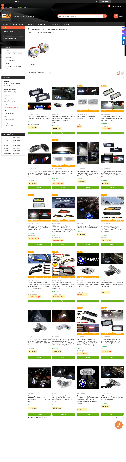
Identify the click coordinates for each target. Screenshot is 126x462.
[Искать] (105, 16)
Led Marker (31, 65)
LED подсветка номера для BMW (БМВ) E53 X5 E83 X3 (86, 117)
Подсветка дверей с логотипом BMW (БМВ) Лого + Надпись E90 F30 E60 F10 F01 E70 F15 (88, 284)
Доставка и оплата (9, 38)
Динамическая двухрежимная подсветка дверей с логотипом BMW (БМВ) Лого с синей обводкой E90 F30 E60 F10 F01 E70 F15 (88, 399)
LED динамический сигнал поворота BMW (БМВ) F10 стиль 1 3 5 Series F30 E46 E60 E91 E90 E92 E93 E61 (112, 228)
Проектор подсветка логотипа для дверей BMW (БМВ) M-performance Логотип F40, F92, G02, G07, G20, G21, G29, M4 (63, 342)
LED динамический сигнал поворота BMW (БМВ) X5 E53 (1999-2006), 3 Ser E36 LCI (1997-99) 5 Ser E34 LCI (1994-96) (87, 342)
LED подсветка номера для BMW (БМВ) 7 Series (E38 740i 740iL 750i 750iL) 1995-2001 (110, 341)
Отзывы (6, 35)
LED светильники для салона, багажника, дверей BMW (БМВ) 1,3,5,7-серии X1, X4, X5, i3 (87, 173)
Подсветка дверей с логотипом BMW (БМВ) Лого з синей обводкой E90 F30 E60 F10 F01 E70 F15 (63, 119)
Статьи (66, 24)
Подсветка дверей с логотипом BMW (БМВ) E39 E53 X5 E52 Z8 (88, 227)
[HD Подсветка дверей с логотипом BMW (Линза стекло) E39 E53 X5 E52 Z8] (112, 377)
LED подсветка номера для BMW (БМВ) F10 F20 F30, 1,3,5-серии (62, 173)
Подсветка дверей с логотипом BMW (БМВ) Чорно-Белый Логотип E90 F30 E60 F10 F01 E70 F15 (39, 342)
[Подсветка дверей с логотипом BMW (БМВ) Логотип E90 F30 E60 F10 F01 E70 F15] (112, 264)
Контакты (31, 24)
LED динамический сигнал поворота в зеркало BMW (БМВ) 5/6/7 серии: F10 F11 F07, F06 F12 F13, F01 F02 (63, 285)
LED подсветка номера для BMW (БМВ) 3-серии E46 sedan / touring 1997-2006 (112, 118)
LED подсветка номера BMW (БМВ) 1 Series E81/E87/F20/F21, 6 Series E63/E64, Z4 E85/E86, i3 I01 (111, 174)
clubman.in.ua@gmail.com (11, 107)
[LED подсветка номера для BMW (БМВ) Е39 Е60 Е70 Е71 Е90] (39, 98)
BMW (44, 29)
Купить (39, 133)
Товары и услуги (18, 24)
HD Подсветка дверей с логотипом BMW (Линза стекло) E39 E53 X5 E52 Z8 (112, 397)
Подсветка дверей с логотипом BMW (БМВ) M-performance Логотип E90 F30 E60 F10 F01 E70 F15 (39, 174)
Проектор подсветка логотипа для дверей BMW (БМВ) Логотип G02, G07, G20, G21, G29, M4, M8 (39, 398)
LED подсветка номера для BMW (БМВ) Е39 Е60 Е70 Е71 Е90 (39, 117)
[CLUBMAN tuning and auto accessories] (6, 16)
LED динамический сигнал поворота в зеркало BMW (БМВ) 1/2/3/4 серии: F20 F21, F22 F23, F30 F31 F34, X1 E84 (39, 285)
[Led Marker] (39, 50)
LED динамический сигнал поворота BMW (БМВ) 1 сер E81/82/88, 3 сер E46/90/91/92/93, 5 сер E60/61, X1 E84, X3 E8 (63, 228)
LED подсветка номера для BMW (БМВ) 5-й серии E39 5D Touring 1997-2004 (38, 228)
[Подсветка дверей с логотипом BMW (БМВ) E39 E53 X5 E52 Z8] (88, 207)
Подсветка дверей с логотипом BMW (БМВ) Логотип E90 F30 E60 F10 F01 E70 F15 (112, 284)
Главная (5, 24)
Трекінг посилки (55, 24)
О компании (42, 24)
